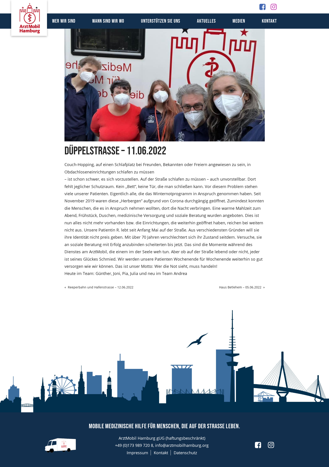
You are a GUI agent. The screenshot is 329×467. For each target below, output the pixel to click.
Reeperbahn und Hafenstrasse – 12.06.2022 (100, 287)
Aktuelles (206, 21)
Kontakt (269, 21)
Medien (239, 21)
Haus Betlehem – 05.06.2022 (240, 287)
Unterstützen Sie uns (160, 21)
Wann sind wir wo (108, 21)
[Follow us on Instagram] (274, 6)
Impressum (137, 452)
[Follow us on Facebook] (262, 6)
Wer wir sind (63, 21)
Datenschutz (185, 452)
